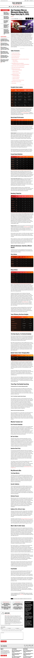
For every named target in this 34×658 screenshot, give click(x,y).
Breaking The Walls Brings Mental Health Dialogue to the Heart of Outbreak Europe (6, 26)
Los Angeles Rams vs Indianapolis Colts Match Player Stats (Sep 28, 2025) (5, 39)
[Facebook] (26, 18)
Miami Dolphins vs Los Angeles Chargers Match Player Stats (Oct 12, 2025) (5, 52)
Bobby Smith (16, 18)
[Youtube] (6, 655)
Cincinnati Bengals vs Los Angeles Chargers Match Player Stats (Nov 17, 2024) (18, 607)
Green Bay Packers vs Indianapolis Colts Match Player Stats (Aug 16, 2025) (5, 44)
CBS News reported (27, 226)
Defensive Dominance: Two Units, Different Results (20, 59)
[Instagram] (3, 655)
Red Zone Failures (16, 71)
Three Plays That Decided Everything (18, 67)
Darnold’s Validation (16, 77)
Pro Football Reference (25, 112)
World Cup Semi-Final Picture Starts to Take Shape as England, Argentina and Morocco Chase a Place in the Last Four (6, 31)
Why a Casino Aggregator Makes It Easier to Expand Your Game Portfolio (7, 13)
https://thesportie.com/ (8, 614)
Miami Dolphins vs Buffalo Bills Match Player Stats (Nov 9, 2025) (5, 60)
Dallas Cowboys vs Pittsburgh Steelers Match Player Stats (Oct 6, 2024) (6, 607)
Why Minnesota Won (15, 74)
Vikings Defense (15, 61)
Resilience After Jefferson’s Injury (18, 80)
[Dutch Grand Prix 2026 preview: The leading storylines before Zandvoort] (2, 17)
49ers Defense (15, 60)
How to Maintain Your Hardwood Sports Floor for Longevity (6, 21)
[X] (28, 18)
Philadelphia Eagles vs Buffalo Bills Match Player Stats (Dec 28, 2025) (5, 56)
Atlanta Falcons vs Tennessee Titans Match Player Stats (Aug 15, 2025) (5, 48)
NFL (1, 50)
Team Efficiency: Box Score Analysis (18, 63)
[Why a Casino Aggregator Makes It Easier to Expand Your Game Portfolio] (2, 13)
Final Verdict (14, 83)
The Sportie (21, 594)
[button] (25, 6)
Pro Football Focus (25, 301)
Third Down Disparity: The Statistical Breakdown (21, 64)
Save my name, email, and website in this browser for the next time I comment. (12, 630)
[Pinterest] (30, 18)
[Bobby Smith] (11, 18)
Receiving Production (15, 57)
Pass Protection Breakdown (17, 69)
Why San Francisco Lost (16, 68)
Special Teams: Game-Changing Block (18, 65)
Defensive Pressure (16, 78)
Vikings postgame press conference (27, 518)
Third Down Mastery (16, 75)
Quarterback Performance (16, 54)
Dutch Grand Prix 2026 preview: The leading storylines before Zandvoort (6, 17)
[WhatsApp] (32, 18)
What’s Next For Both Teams (16, 81)
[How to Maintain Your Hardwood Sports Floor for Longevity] (2, 21)
